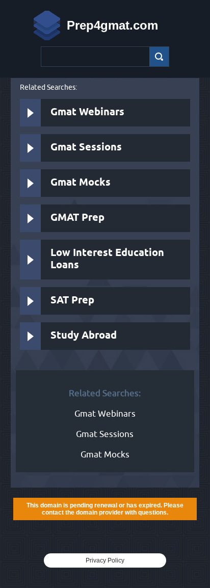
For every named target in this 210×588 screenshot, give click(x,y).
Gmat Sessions (86, 148)
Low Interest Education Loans (107, 259)
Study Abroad (83, 336)
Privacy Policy (105, 560)
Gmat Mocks (80, 183)
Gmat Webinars (87, 112)
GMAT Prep (77, 218)
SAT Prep (72, 301)
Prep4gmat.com (112, 25)
